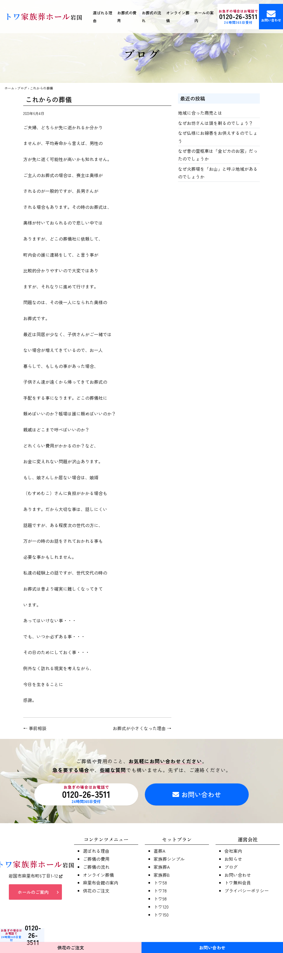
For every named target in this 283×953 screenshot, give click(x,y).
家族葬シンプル (169, 858)
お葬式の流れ (151, 16)
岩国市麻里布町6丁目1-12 (34, 875)
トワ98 (160, 898)
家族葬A (162, 867)
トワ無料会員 (237, 882)
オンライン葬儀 (177, 16)
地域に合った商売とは (200, 112)
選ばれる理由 (102, 16)
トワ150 (161, 914)
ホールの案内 (204, 16)
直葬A (159, 850)
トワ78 (160, 890)
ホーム (9, 88)
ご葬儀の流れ (96, 867)
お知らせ (233, 858)
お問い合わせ (271, 20)
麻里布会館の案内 (100, 882)
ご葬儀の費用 (96, 858)
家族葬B (162, 875)
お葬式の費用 (127, 16)
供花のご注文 (96, 890)
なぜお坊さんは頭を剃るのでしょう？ (215, 123)
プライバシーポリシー (246, 890)
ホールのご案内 (33, 892)
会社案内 (233, 850)
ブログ (22, 88)
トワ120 (161, 906)
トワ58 (160, 882)
